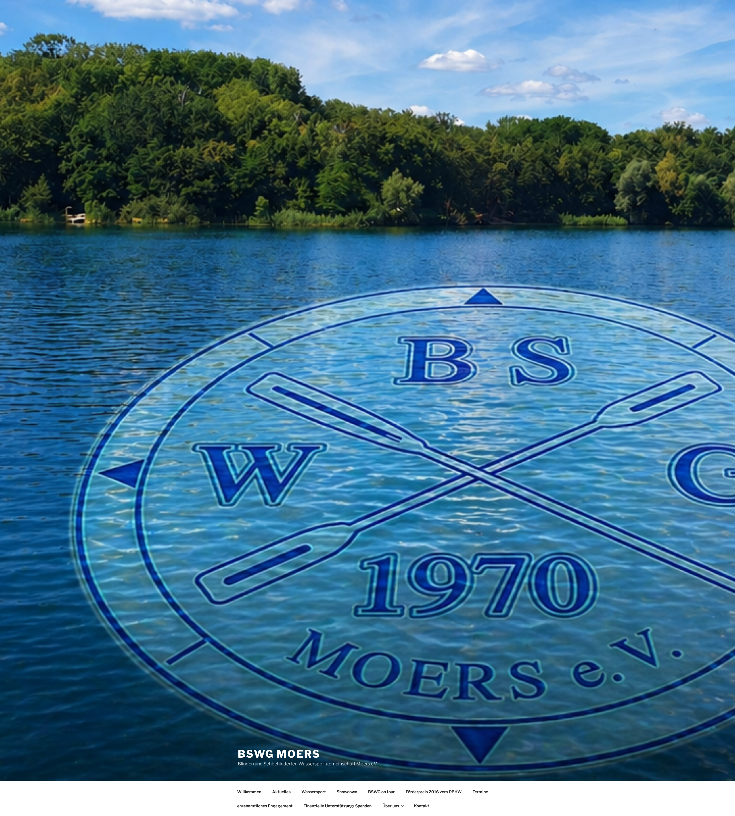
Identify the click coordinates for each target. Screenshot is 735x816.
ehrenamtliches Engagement (265, 805)
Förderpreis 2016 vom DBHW (434, 791)
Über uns (390, 805)
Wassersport (313, 791)
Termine (480, 791)
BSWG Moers (279, 754)
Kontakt (421, 805)
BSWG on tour (381, 791)
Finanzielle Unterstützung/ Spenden (337, 805)
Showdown (347, 791)
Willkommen (249, 791)
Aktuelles (281, 791)
